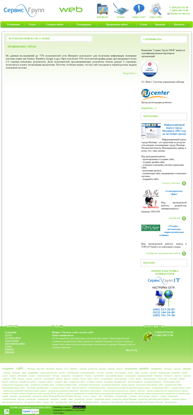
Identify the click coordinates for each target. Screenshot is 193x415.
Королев (40, 369)
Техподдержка (12, 340)
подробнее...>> (149, 108)
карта (89, 379)
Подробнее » (130, 73)
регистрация (120, 373)
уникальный (130, 376)
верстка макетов (135, 382)
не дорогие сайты (33, 402)
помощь (109, 373)
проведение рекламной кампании (63, 391)
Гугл (66, 369)
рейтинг (141, 391)
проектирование (87, 373)
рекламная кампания (111, 385)
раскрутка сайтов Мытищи (125, 399)
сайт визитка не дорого (12, 402)
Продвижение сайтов (15, 343)
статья (131, 379)
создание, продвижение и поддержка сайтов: (30, 407)
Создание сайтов (13, 337)
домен (130, 373)
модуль (21, 379)
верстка (178, 376)
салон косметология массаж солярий (119, 391)
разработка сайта (77, 382)
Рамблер (73, 369)
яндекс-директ (128, 385)
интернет (168, 369)
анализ (13, 376)
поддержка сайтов (102, 399)
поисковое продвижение (115, 382)
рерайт (185, 373)
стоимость (168, 376)
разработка (156, 368)
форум (67, 379)
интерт (59, 379)
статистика (162, 379)
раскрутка (92, 369)
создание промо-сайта (60, 388)
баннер (88, 376)
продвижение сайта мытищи (68, 402)
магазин (177, 369)
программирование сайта (13, 388)
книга (96, 379)
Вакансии (9, 349)
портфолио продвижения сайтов (163, 253)
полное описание (171, 183)
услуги (5, 376)
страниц (83, 369)
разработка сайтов (27, 382)
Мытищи (31, 369)
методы (56, 376)
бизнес (139, 379)
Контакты (9, 352)
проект (62, 373)
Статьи (8, 346)
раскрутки (65, 376)
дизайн (144, 368)
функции (16, 373)
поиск (83, 379)
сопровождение (44, 376)
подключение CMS (173, 385)
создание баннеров (152, 382)
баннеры (158, 376)
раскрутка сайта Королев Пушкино (154, 399)
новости (37, 379)
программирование (114, 376)
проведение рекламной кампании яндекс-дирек (128, 388)
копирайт (176, 373)
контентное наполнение (90, 391)
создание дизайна (94, 382)
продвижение (131, 368)
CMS (13, 379)
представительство (48, 373)
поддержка (33, 372)
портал (5, 382)
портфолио (174, 218)
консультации (121, 379)
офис (137, 373)
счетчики (173, 379)
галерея (75, 379)
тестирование (107, 379)
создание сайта (61, 382)
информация (164, 373)
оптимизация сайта (171, 382)
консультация (150, 379)
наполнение (98, 376)
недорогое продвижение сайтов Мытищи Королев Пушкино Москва (132, 402)
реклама (102, 369)
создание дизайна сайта (66, 385)
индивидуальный (144, 376)
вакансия (14, 382)
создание (7, 368)
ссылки (32, 376)
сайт (19, 368)
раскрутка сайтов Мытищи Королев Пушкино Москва (57, 396)
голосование (48, 379)
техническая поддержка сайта (15, 385)
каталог (119, 369)
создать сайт (48, 402)
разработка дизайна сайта (42, 385)
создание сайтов (45, 382)
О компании (10, 332)
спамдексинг (77, 376)
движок (6, 379)
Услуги (8, 335)
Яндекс (59, 369)
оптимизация (73, 373)
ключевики (22, 376)
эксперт (144, 373)
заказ (24, 373)
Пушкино (50, 369)
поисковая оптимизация (89, 385)
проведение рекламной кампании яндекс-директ (25, 391)
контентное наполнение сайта (149, 385)
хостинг (100, 373)
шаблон (111, 369)
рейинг (182, 379)
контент (153, 373)
